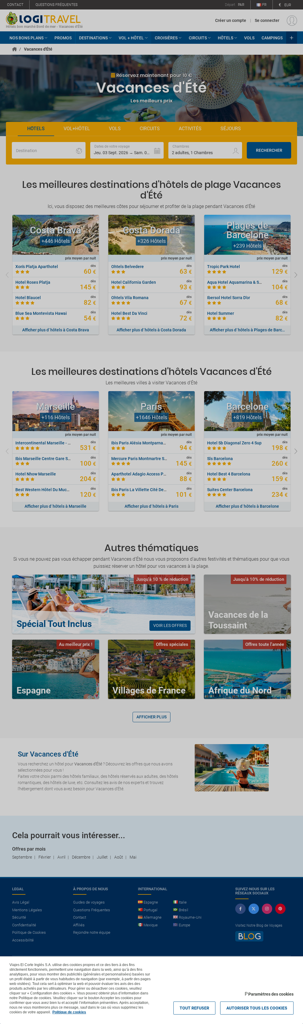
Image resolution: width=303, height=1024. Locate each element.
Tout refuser (194, 1008)
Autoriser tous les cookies (256, 1008)
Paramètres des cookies (271, 994)
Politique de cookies (69, 1012)
